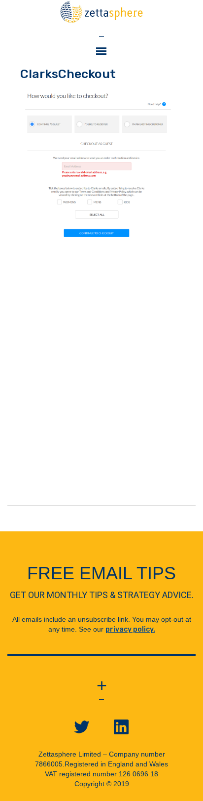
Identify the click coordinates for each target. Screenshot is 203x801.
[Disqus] (101, 381)
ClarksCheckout (68, 74)
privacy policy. (130, 629)
